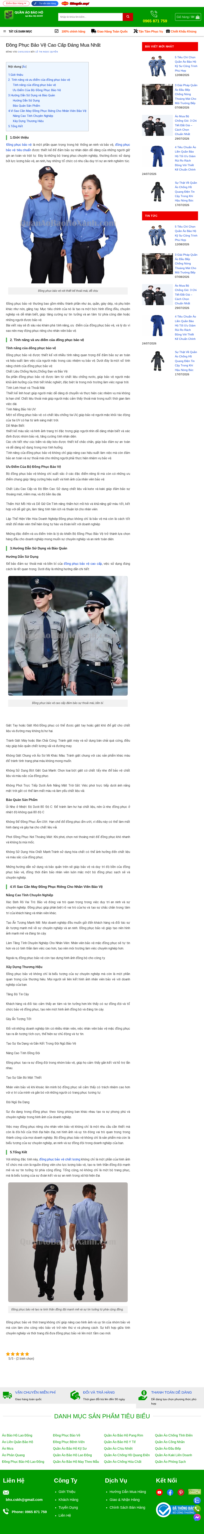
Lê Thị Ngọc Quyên (46, 52)
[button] (188, 17)
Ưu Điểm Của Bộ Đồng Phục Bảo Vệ (37, 90)
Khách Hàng (68, 1500)
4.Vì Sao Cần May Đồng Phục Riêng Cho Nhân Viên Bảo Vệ (47, 111)
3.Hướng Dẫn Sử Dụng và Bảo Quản (31, 95)
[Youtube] (159, 1492)
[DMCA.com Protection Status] (194, 1491)
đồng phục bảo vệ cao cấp (83, 564)
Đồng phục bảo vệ (19, 145)
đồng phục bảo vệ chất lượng (59, 1159)
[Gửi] (128, 17)
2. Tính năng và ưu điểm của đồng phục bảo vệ (39, 80)
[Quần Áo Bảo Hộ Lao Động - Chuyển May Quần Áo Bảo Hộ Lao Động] (27, 17)
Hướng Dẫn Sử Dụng (26, 100)
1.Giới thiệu (15, 75)
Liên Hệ (65, 1515)
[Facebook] (170, 1492)
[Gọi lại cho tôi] (197, 1508)
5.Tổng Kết (15, 126)
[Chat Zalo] (197, 1499)
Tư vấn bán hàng (47, 3)
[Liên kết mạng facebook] (197, 1516)
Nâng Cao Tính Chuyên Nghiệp (33, 116)
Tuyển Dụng (68, 1507)
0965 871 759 (36, 1512)
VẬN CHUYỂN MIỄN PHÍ (35, 1392)
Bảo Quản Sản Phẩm (26, 105)
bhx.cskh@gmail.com (24, 1500)
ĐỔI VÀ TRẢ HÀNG (99, 1392)
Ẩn (24, 66)
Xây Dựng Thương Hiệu (28, 121)
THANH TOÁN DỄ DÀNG (171, 1392)
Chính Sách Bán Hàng (127, 1507)
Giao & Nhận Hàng (125, 1500)
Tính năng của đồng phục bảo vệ (34, 85)
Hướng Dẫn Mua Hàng (128, 1492)
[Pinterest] (181, 1492)
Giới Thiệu (67, 1492)
